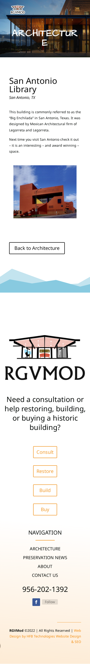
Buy (45, 509)
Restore (45, 471)
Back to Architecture (37, 248)
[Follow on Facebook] (36, 602)
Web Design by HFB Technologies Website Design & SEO (45, 636)
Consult (45, 452)
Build (45, 490)
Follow (50, 602)
